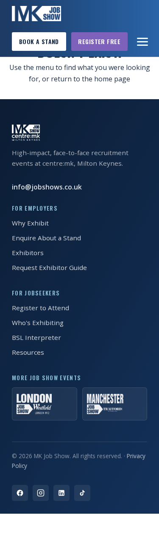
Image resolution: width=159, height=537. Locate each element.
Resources (28, 352)
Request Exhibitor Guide (49, 267)
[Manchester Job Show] (115, 403)
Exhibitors (28, 252)
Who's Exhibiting (38, 322)
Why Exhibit (30, 223)
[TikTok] (82, 493)
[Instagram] (41, 493)
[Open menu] (143, 41)
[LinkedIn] (61, 493)
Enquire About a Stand (46, 238)
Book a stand (39, 41)
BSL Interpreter (36, 337)
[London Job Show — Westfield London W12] (44, 403)
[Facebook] (20, 493)
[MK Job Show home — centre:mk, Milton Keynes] (36, 13)
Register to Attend (40, 307)
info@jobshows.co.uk (47, 187)
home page (112, 78)
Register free (99, 41)
